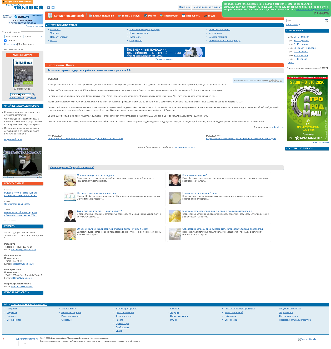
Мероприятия (215, 33)
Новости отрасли (59, 37)
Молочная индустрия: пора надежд (95, 175)
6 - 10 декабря (301, 44)
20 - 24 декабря (301, 37)
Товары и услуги (131, 15)
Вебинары (55, 29)
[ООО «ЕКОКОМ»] (22, 19)
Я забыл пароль (26, 44)
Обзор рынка (135, 40)
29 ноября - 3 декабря (305, 48)
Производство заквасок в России (199, 193)
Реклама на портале (71, 312)
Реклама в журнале (70, 316)
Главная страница (56, 65)
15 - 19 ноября (301, 55)
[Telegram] (53, 7)
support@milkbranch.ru (22, 286)
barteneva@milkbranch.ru (23, 249)
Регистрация (10, 44)
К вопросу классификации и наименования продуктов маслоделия (217, 211)
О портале (66, 320)
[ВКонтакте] (48, 7)
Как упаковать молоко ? (194, 175)
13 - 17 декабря (301, 40)
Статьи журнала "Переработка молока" (72, 167)
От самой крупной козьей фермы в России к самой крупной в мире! (112, 229)
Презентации (171, 15)
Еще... (291, 63)
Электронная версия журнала (207, 7)
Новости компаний (138, 33)
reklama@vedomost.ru (22, 278)
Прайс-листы (193, 15)
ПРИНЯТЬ (321, 13)
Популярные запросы (219, 29)
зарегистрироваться (185, 147)
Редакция (11, 316)
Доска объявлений (103, 15)
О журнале (184, 7)
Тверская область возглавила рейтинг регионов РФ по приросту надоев (241, 138)
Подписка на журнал (22, 55)
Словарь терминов (218, 37)
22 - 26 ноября (301, 51)
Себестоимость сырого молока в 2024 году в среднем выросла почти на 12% (85, 138)
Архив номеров (16, 97)
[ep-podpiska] (164, 52)
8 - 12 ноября (300, 59)
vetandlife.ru (278, 127)
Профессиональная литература (224, 40)
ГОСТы (53, 40)
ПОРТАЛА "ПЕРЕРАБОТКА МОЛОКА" (29, 304)
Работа (152, 15)
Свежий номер (14, 320)
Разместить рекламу (34, 26)
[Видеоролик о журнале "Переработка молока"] (22, 162)
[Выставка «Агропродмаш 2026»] (307, 108)
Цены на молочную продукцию (144, 29)
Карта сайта (292, 24)
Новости (70, 65)
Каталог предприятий (69, 15)
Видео (211, 15)
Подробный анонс (13, 139)
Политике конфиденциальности (312, 9)
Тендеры (54, 33)
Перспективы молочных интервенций (96, 193)
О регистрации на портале (17, 204)
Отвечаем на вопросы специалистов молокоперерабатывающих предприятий (222, 229)
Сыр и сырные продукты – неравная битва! (99, 211)
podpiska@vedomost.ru (22, 264)
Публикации (135, 37)
